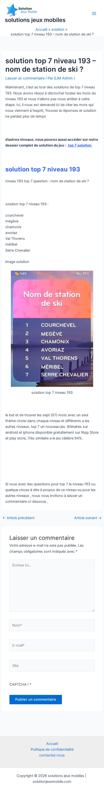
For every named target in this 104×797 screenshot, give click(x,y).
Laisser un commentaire (25, 78)
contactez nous (52, 755)
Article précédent (18, 518)
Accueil (52, 743)
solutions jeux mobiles (35, 19)
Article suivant (88, 518)
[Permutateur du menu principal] (94, 13)
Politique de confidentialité (52, 749)
